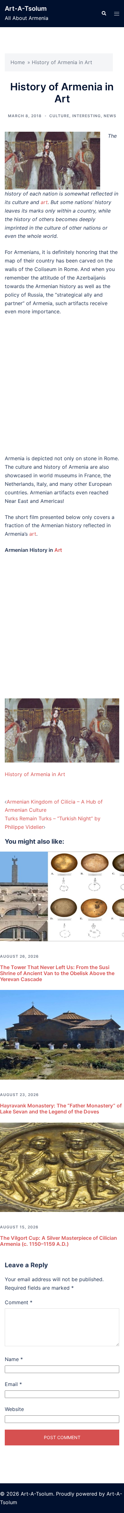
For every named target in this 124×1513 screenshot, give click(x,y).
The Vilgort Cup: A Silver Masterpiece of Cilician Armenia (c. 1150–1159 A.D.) (58, 1241)
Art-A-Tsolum (26, 8)
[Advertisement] (62, 385)
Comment (18, 1302)
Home (17, 62)
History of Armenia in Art (35, 774)
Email (13, 1384)
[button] (103, 13)
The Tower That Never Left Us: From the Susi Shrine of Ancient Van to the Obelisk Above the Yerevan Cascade (57, 973)
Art (58, 550)
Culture (59, 115)
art (44, 202)
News (110, 115)
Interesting (86, 115)
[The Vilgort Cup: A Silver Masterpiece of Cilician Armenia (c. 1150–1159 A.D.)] (62, 1167)
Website (14, 1409)
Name (14, 1359)
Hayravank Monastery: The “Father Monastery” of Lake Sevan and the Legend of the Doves (61, 1108)
